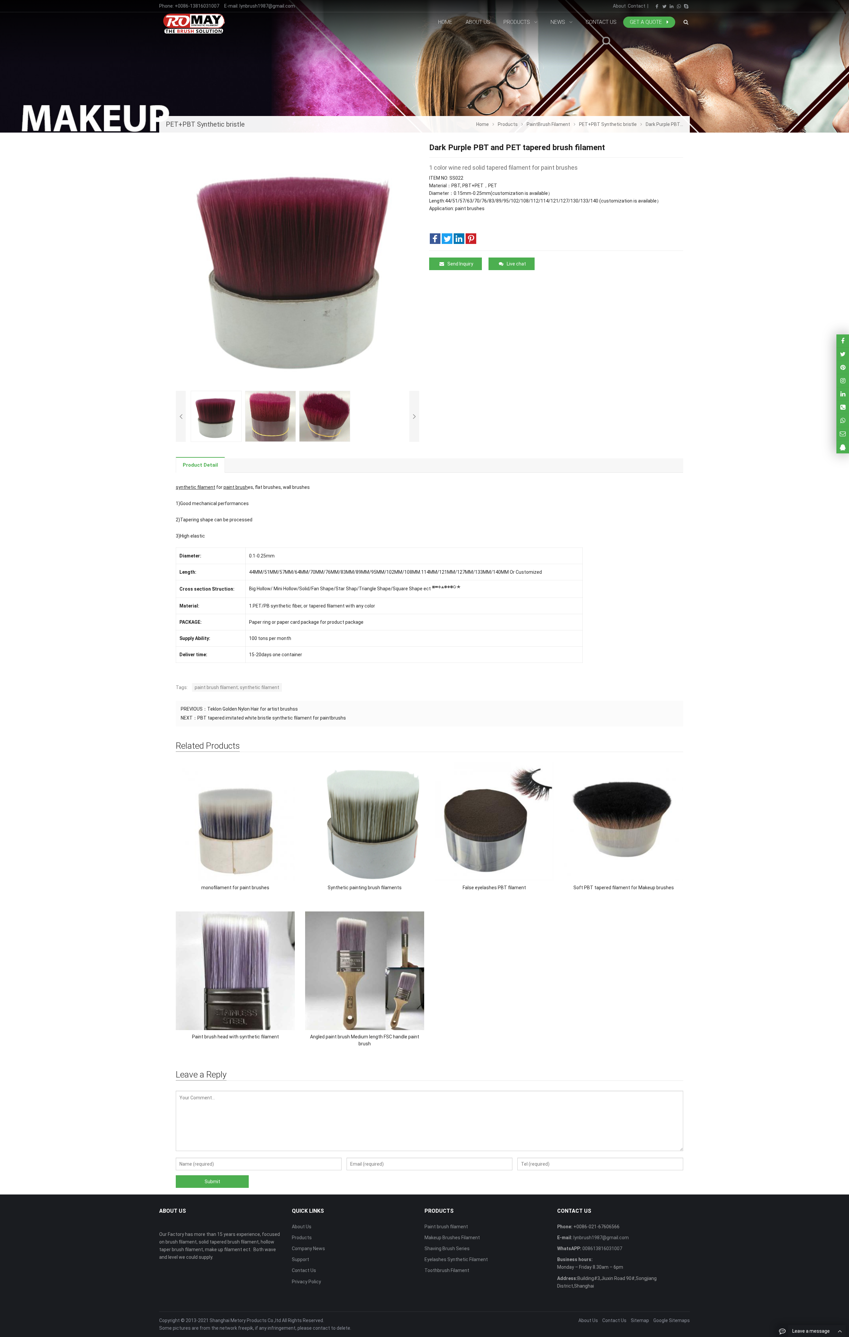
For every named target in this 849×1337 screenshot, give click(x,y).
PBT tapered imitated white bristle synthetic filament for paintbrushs (271, 718)
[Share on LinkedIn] (459, 238)
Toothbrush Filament (446, 1270)
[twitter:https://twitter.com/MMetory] (842, 354)
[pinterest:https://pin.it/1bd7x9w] (842, 367)
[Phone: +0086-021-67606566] (842, 407)
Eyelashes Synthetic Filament (456, 1259)
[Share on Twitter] (447, 238)
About (619, 6)
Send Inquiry (460, 263)
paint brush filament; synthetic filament (237, 687)
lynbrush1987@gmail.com (267, 6)
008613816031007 (601, 1248)
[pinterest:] (842, 380)
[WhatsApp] (679, 6)
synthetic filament (195, 487)
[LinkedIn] (671, 6)
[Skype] (686, 6)
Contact (636, 6)
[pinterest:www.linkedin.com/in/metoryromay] (842, 393)
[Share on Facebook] (435, 238)
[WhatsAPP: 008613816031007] (842, 420)
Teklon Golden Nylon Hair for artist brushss (252, 709)
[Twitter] (664, 6)
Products (302, 1237)
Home (445, 22)
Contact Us (304, 1270)
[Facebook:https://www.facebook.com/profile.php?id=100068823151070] (842, 340)
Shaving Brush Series (447, 1248)
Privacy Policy (306, 1281)
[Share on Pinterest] (471, 238)
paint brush (236, 487)
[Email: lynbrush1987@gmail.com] (842, 433)
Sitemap (640, 1320)
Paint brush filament (446, 1226)
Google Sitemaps (671, 1320)
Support (300, 1259)
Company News (308, 1248)
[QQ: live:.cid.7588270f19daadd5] (842, 446)
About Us (301, 1226)
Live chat (516, 263)
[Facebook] (657, 6)
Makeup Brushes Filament (452, 1237)
